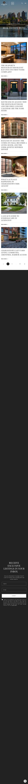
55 (20, 264)
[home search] (22, 3)
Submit (14, 595)
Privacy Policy (14, 605)
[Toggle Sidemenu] (25, 3)
